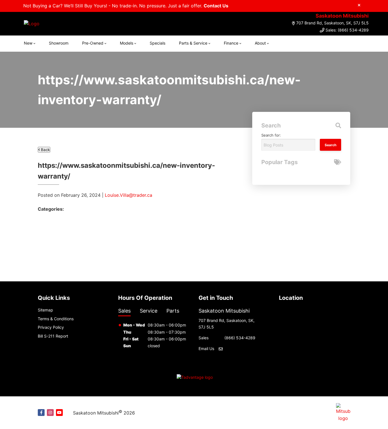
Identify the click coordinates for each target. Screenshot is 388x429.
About (260, 43)
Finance (231, 43)
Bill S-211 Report (53, 336)
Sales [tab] (124, 311)
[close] (359, 4)
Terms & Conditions (56, 318)
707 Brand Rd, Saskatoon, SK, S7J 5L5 (332, 22)
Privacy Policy (51, 327)
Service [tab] (148, 311)
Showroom (58, 43)
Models (126, 43)
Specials (157, 43)
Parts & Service (193, 43)
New (28, 43)
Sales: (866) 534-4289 (347, 30)
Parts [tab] (172, 311)
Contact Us (216, 6)
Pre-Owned (92, 43)
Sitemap (45, 309)
